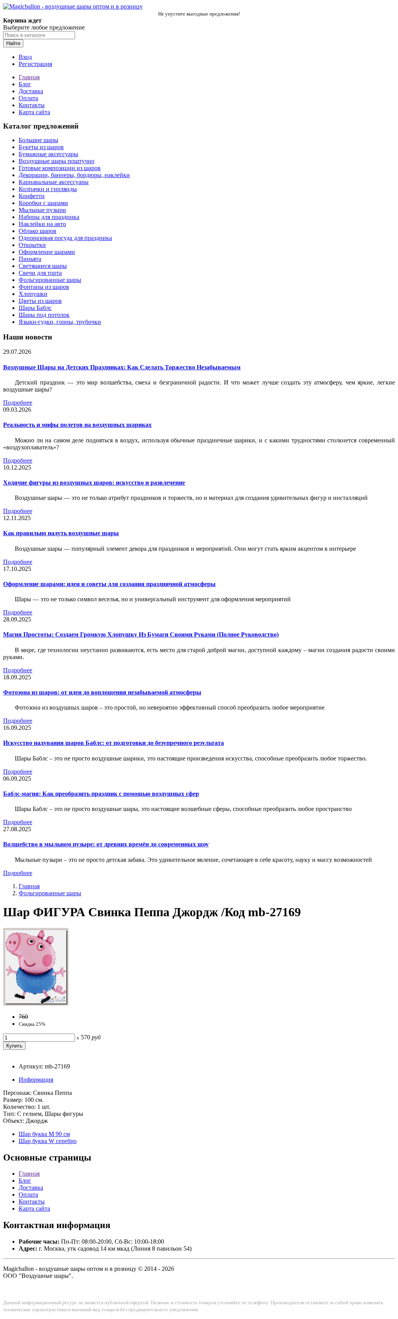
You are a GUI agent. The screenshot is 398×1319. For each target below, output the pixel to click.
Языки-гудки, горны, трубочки (60, 321)
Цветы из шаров (40, 301)
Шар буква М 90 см (44, 1134)
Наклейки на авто (42, 224)
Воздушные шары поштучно (56, 161)
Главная (29, 77)
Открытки (32, 245)
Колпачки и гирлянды (48, 189)
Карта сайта (34, 112)
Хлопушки (33, 294)
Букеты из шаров (41, 147)
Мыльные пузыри (42, 210)
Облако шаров (37, 231)
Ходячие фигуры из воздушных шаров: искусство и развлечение (94, 482)
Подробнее (17, 402)
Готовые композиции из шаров (60, 168)
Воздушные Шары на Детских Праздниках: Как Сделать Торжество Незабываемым (122, 367)
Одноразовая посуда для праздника (65, 238)
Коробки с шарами (43, 203)
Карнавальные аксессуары (54, 182)
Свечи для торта (40, 273)
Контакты (32, 105)
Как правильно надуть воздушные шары (61, 533)
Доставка (31, 91)
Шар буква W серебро (48, 1141)
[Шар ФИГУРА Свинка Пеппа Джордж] (35, 1003)
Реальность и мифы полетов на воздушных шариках (77, 424)
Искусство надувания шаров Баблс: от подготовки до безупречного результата (113, 743)
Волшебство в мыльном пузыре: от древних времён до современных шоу (106, 844)
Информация (36, 1079)
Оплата (28, 98)
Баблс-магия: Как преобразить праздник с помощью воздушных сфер (101, 793)
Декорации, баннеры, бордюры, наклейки (74, 175)
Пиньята (30, 259)
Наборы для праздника (49, 217)
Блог (25, 84)
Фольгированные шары (50, 280)
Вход (25, 57)
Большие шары (38, 140)
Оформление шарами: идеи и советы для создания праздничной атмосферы (109, 584)
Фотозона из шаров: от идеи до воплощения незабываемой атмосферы (102, 692)
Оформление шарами (47, 252)
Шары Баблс (35, 308)
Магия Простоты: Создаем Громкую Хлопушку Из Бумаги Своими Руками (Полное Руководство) (141, 634)
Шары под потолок (44, 314)
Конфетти (32, 196)
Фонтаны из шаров (44, 287)
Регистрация (35, 64)
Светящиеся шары (43, 266)
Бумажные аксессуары (48, 154)
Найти (13, 43)
